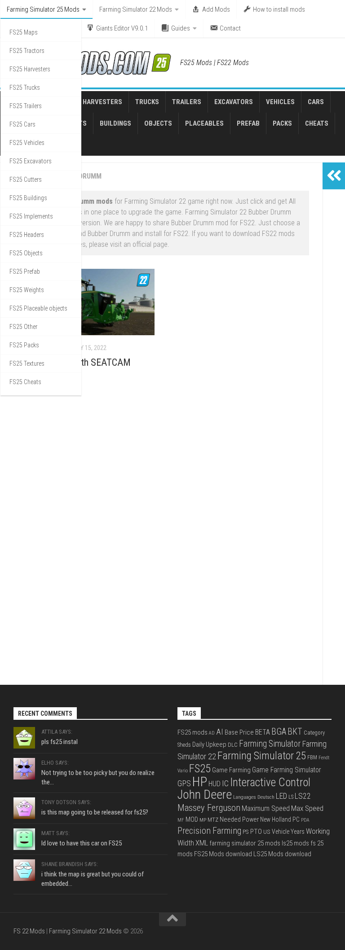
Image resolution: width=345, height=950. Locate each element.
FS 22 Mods (29, 931)
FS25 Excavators (30, 161)
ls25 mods (295, 843)
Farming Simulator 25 (261, 755)
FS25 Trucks (24, 87)
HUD (214, 783)
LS (290, 797)
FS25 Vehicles (26, 142)
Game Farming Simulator (286, 770)
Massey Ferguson (208, 807)
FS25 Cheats (25, 381)
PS (246, 831)
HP (199, 781)
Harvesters (102, 102)
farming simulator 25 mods (244, 843)
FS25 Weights (26, 289)
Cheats (316, 123)
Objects (158, 123)
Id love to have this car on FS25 (81, 843)
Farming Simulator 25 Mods (43, 9)
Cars (316, 102)
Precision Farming (209, 831)
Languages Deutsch (253, 797)
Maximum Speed (266, 808)
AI (219, 731)
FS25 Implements (31, 216)
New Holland (275, 819)
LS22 (303, 796)
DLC (233, 744)
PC (296, 819)
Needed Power (239, 819)
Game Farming (231, 770)
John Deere (204, 795)
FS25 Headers (26, 234)
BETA (262, 732)
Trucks (147, 102)
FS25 (200, 768)
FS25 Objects (26, 253)
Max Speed (307, 808)
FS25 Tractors (26, 50)
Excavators (233, 102)
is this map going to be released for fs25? (94, 812)
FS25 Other (23, 326)
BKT (295, 732)
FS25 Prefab (24, 271)
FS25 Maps (23, 32)
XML (201, 843)
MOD (192, 819)
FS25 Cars (22, 124)
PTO (256, 831)
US (266, 831)
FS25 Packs (24, 345)
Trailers (186, 102)
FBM (312, 757)
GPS (184, 783)
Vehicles (280, 102)
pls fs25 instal (59, 742)
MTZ (213, 819)
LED (281, 796)
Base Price (239, 732)
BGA (278, 731)
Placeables (204, 123)
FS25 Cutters (25, 179)
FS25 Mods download (223, 854)
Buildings (115, 123)
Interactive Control (270, 782)
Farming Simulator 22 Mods (135, 9)
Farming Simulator (270, 744)
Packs (282, 123)
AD (212, 733)
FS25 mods (192, 732)
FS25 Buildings (28, 197)
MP (202, 820)
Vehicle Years (288, 831)
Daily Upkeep (209, 744)
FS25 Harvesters (29, 69)
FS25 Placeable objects (38, 308)
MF (180, 820)
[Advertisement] (161, 470)
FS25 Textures (26, 363)
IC (225, 783)
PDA (305, 820)
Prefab (248, 123)
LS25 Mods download (282, 854)
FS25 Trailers (25, 105)
